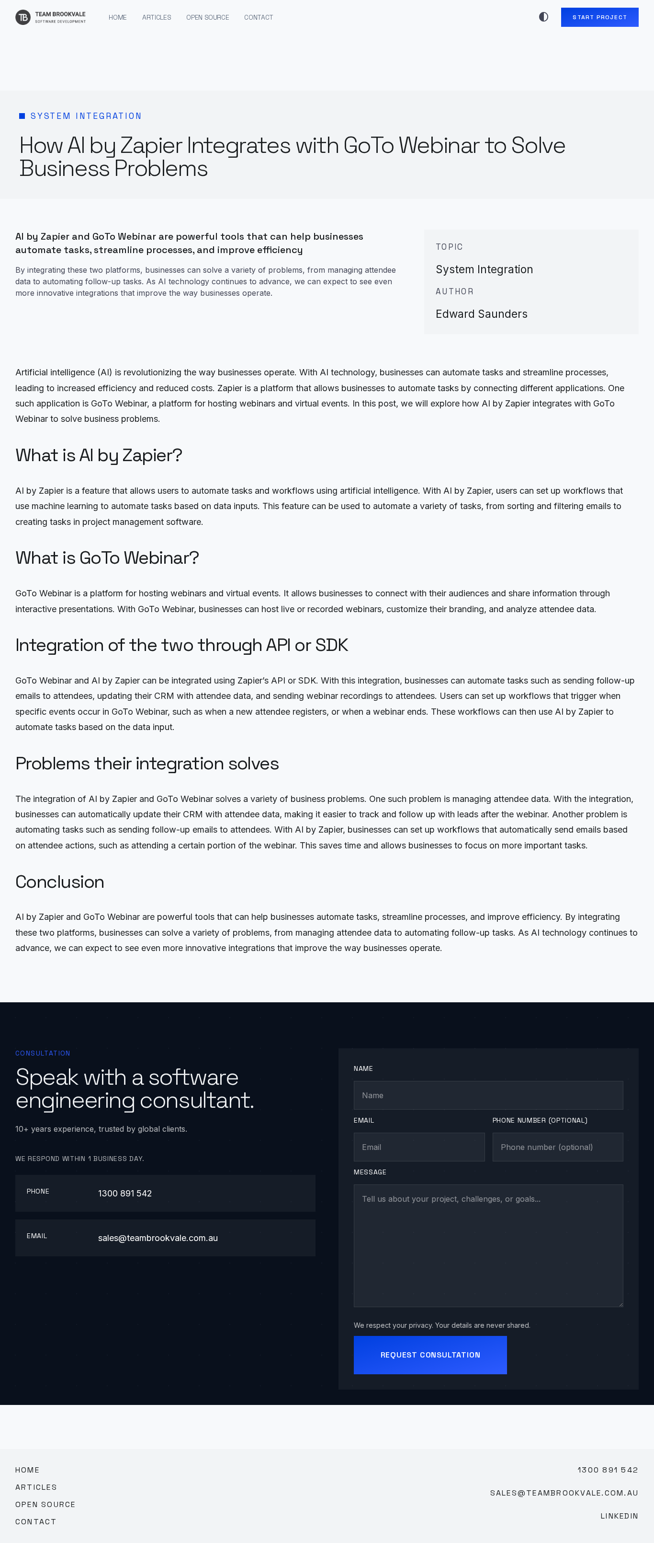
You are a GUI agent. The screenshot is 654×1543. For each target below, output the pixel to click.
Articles (156, 17)
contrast (544, 17)
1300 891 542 (125, 1193)
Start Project (600, 17)
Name (363, 1068)
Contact (258, 17)
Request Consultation (431, 1355)
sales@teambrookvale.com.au (158, 1238)
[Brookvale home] (50, 17)
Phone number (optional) (540, 1120)
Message (370, 1172)
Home (118, 17)
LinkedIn (620, 1516)
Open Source (207, 17)
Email (364, 1120)
